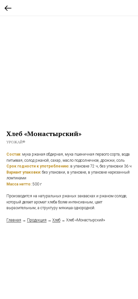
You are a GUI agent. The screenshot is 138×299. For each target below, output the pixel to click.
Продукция (37, 220)
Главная (13, 220)
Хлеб (56, 220)
